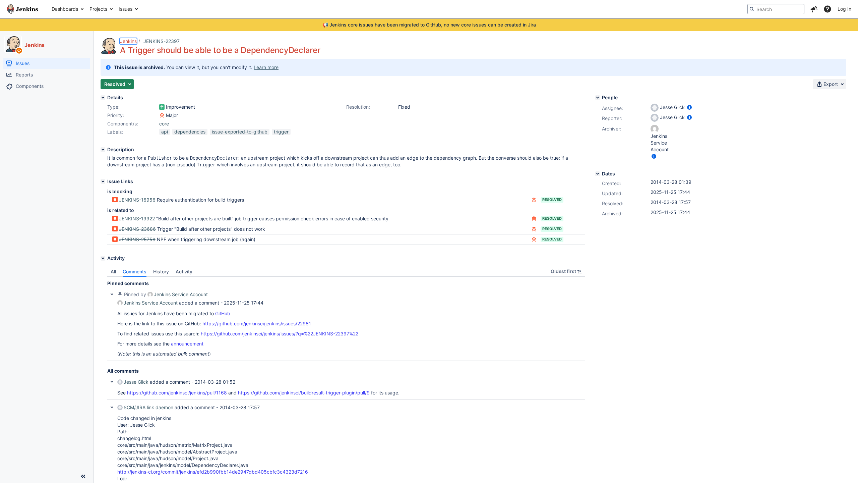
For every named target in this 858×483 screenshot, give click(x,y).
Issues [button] (125, 9)
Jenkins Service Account (181, 294)
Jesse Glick (136, 382)
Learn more (266, 67)
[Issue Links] (103, 181)
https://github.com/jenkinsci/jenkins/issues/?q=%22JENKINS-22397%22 (279, 333)
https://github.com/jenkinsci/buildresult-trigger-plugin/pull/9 (304, 392)
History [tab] (161, 271)
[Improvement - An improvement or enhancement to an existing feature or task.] (162, 107)
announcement (187, 343)
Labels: (115, 132)
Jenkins (128, 41)
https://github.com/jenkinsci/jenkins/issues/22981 (256, 323)
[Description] (103, 149)
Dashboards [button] (65, 9)
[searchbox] (776, 9)
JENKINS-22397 (161, 41)
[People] (597, 97)
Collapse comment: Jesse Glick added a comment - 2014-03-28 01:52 (112, 381)
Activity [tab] (184, 271)
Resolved (552, 199)
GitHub (222, 313)
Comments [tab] (134, 271)
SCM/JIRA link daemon (148, 407)
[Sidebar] (83, 476)
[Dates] (597, 173)
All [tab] (113, 271)
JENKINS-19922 (137, 218)
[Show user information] (689, 107)
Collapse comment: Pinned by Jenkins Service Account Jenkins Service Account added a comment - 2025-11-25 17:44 (112, 294)
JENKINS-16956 (137, 200)
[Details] (103, 97)
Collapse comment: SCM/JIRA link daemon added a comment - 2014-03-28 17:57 (112, 407)
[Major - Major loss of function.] (162, 115)
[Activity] (103, 258)
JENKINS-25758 (137, 239)
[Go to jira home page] (22, 9)
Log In (844, 9)
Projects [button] (98, 9)
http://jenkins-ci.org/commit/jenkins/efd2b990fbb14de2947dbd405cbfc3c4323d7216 (212, 472)
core (164, 123)
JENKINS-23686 (137, 229)
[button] (814, 9)
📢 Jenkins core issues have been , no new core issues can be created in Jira (429, 25)
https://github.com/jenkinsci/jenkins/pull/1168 (177, 392)
